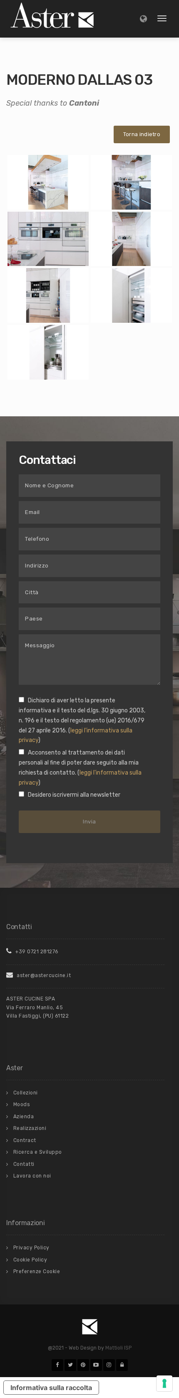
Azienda (23, 1116)
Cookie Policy (30, 1260)
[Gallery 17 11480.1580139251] (131, 295)
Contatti (24, 1164)
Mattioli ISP (118, 1348)
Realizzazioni (30, 1128)
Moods (21, 1104)
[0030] (48, 238)
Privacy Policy (31, 1248)
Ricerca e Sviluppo (37, 1152)
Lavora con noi (32, 1176)
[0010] (48, 181)
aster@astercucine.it (43, 975)
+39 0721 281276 (36, 952)
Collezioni (25, 1093)
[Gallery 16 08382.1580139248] (48, 295)
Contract (24, 1140)
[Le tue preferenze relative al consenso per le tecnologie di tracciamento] (164, 1383)
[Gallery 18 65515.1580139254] (48, 352)
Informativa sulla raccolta (51, 1387)
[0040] (131, 238)
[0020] (131, 181)
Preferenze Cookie (36, 1271)
